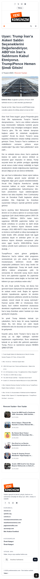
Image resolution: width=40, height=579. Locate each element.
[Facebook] (15, 4)
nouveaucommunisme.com (13, 519)
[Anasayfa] (4, 26)
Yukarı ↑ (6, 573)
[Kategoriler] (35, 26)
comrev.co (7, 516)
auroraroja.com (9, 528)
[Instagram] (21, 4)
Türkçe (20, 8)
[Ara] (31, 26)
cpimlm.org (7, 513)
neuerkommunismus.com (12, 522)
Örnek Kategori (9, 541)
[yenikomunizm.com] (20, 17)
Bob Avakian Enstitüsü (11, 531)
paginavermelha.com (11, 525)
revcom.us (7, 511)
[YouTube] (25, 4)
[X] (18, 4)
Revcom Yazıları (21, 73)
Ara (35, 559)
